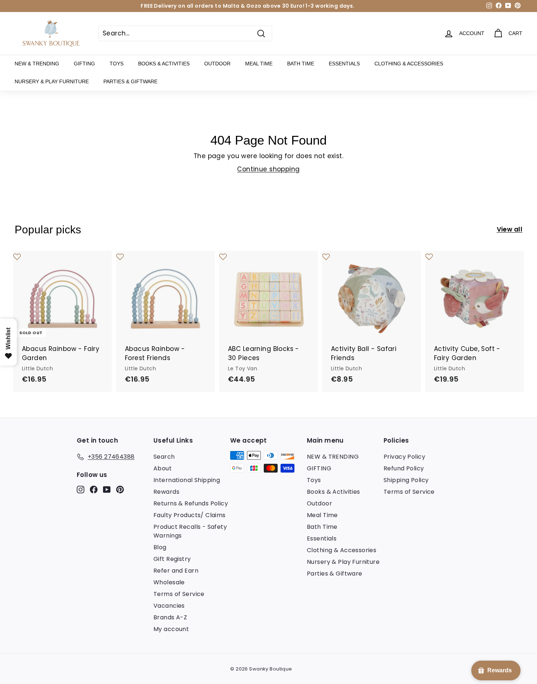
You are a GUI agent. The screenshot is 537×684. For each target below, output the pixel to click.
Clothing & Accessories (408, 63)
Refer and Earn (175, 570)
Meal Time (259, 63)
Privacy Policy (404, 456)
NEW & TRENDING (37, 63)
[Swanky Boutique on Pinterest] (120, 489)
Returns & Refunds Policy (190, 503)
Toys (116, 63)
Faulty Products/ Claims (189, 515)
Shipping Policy (406, 480)
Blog (160, 547)
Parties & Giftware (130, 81)
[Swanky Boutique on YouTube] (107, 489)
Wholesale (169, 582)
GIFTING (84, 63)
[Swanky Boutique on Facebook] (94, 489)
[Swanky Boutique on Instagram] (80, 489)
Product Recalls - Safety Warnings (190, 531)
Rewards (166, 492)
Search (164, 456)
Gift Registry (172, 559)
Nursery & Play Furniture (52, 81)
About (162, 468)
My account (171, 629)
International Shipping (186, 480)
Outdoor (217, 63)
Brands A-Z (170, 617)
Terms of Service (179, 594)
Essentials (344, 63)
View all (509, 229)
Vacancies (169, 605)
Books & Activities (164, 63)
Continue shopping (268, 169)
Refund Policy (404, 468)
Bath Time (300, 63)
